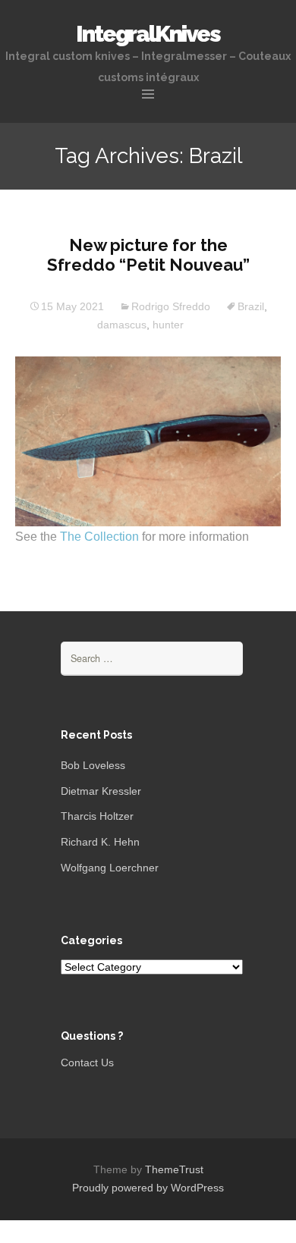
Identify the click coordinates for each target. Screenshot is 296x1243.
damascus (121, 325)
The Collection (101, 536)
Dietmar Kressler (101, 791)
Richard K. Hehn (100, 842)
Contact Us (87, 1062)
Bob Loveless (93, 765)
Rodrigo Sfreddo (170, 306)
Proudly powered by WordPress (148, 1188)
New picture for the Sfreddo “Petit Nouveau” (148, 255)
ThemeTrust (174, 1169)
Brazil (251, 306)
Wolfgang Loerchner (110, 868)
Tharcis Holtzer (97, 816)
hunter (168, 325)
